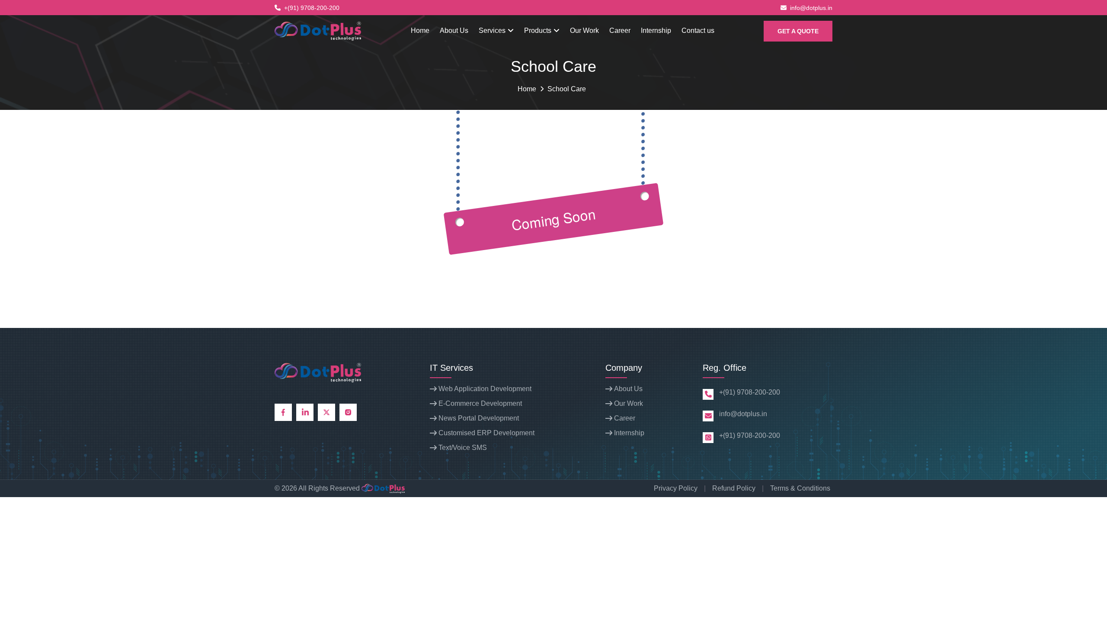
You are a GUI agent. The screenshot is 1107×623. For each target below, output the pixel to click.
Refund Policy (733, 488)
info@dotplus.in (811, 7)
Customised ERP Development (486, 433)
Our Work (584, 30)
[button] (798, 31)
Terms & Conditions (800, 488)
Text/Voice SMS (462, 447)
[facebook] (283, 412)
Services (493, 30)
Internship (656, 30)
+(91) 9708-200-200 (311, 7)
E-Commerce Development (480, 403)
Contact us (697, 30)
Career (619, 30)
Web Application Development (484, 388)
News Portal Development (478, 418)
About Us (454, 30)
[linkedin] (305, 412)
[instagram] (348, 412)
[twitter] (326, 412)
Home (420, 30)
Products (538, 30)
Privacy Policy (675, 488)
